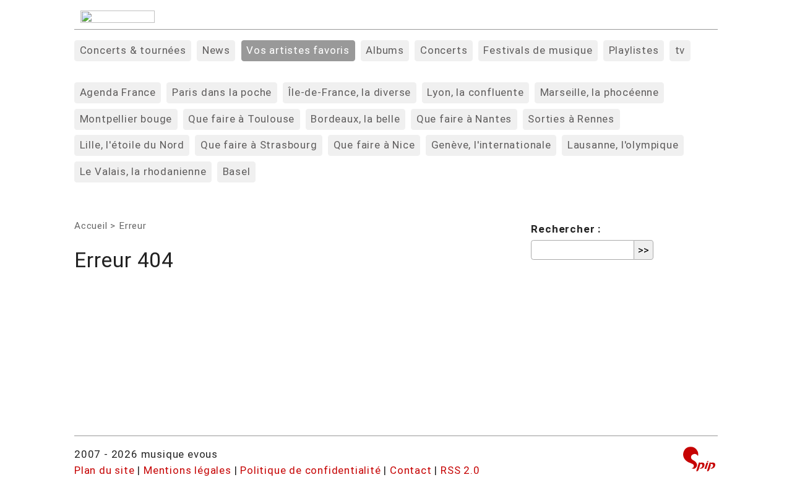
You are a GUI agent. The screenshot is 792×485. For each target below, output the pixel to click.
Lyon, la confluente (475, 92)
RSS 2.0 (460, 470)
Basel (237, 171)
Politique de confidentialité (310, 470)
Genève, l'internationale (491, 145)
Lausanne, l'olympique (623, 145)
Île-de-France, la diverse (349, 92)
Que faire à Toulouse (241, 119)
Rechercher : (566, 229)
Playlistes (634, 50)
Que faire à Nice (374, 145)
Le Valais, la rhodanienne (143, 171)
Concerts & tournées (133, 50)
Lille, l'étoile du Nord (132, 145)
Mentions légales (187, 470)
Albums (385, 50)
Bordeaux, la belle (355, 119)
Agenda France (118, 92)
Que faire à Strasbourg (258, 145)
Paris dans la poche (222, 92)
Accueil (91, 225)
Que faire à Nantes (464, 119)
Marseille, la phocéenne (599, 92)
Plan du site (104, 470)
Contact (411, 470)
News (216, 50)
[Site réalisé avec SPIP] (699, 460)
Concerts (443, 50)
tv (680, 50)
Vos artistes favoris (298, 50)
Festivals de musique (537, 50)
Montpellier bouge (126, 119)
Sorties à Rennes (571, 119)
